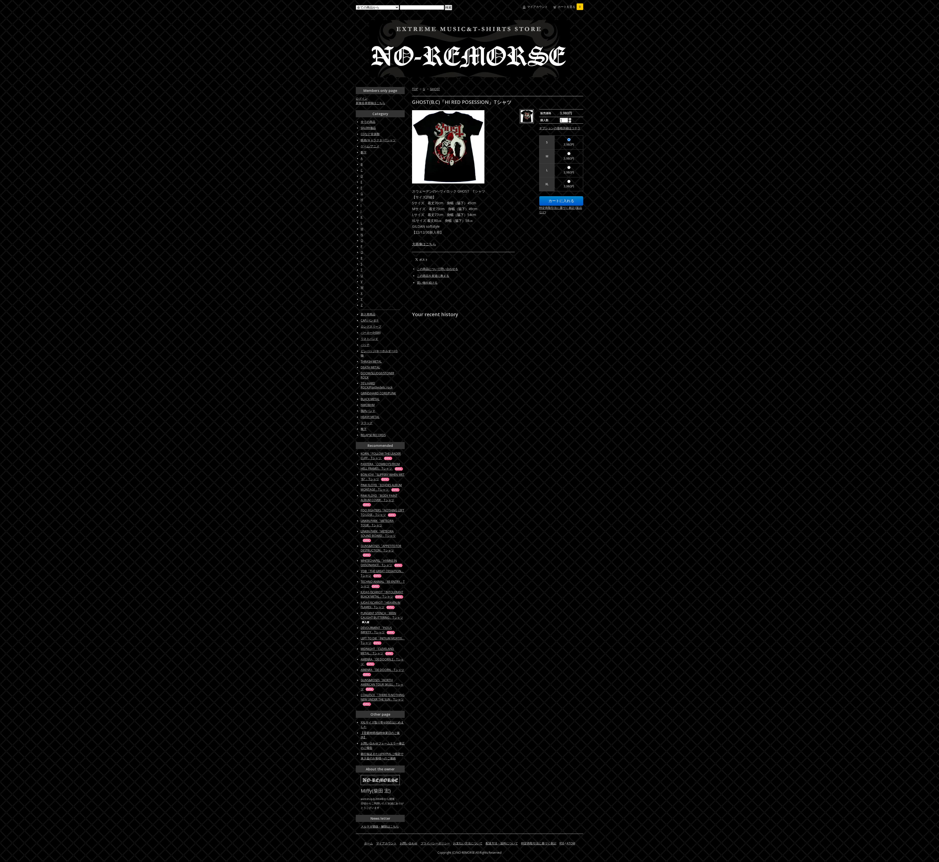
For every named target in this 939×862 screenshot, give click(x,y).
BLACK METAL (370, 399)
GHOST (435, 89)
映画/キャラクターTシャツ (378, 140)
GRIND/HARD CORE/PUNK (378, 393)
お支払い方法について (467, 843)
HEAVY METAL (370, 417)
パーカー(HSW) (370, 333)
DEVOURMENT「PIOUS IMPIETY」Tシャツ (376, 630)
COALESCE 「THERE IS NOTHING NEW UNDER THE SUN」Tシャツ (382, 697)
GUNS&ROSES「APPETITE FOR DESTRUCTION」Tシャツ (381, 548)
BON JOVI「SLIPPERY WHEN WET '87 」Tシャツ (382, 477)
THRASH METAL (371, 361)
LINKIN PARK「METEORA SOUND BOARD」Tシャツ (378, 533)
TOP (415, 89)
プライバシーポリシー (435, 843)
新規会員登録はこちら (370, 103)
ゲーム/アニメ (370, 146)
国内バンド (368, 411)
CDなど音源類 (370, 134)
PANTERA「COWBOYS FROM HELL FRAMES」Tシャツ (380, 466)
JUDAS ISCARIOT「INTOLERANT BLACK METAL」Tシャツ (382, 594)
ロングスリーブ (371, 326)
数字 (364, 152)
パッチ (365, 345)
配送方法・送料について (502, 843)
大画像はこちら (424, 244)
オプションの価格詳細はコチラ (559, 128)
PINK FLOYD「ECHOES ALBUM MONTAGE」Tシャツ (381, 487)
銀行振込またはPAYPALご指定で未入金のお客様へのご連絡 (382, 756)
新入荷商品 (368, 314)
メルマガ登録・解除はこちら (380, 826)
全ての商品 (368, 122)
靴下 (364, 429)
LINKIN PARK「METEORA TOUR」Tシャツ (377, 523)
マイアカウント (537, 7)
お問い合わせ (408, 843)
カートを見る (569, 7)
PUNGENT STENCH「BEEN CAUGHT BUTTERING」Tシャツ (382, 615)
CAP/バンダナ (370, 320)
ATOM (571, 843)
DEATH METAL (370, 367)
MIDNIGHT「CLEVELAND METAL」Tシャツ (377, 651)
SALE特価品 (368, 128)
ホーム (368, 843)
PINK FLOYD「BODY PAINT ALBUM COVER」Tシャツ (379, 498)
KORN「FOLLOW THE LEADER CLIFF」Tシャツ (381, 456)
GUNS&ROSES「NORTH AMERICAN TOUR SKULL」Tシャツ (382, 684)
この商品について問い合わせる (437, 269)
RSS (561, 843)
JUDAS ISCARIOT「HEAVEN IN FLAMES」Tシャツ (380, 605)
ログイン (362, 99)
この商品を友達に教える (433, 276)
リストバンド (369, 339)
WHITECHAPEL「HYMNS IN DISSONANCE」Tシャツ (379, 563)
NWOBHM (368, 405)
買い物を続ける (427, 282)
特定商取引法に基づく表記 (538, 843)
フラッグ (366, 423)
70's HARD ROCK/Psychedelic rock (376, 385)
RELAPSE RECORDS (373, 435)
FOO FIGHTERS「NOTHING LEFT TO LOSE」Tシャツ (382, 512)
